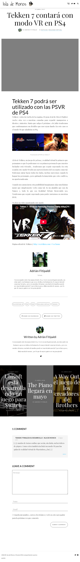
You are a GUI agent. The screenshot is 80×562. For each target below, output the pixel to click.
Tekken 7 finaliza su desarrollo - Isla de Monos (35, 438)
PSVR (33, 304)
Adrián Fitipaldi (31, 30)
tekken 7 (55, 304)
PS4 (27, 304)
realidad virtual (43, 304)
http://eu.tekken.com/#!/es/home (47, 244)
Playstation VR (18, 304)
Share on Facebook (31, 316)
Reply (64, 454)
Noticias (44, 30)
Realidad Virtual (55, 30)
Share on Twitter (53, 316)
